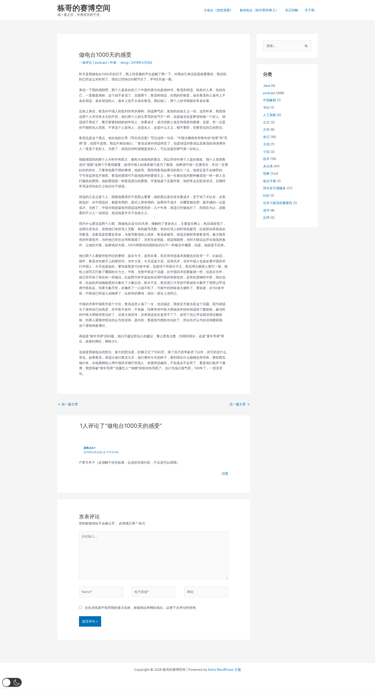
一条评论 (85, 62)
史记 (266, 137)
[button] (12, 682)
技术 (266, 159)
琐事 (266, 173)
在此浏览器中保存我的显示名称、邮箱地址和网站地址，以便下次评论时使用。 (142, 608)
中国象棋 (269, 100)
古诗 (266, 129)
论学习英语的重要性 (277, 203)
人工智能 (269, 115)
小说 (266, 152)
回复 (225, 473)
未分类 (268, 166)
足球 (266, 217)
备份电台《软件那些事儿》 (259, 10)
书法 (266, 107)
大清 (266, 144)
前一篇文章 (68, 404)
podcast (101, 62)
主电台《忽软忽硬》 (218, 10)
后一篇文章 (239, 404)
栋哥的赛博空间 (83, 7)
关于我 (309, 10)
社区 (266, 195)
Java (266, 85)
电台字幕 (269, 181)
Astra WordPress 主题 (224, 669)
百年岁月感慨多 (274, 188)
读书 (266, 210)
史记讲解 (291, 10)
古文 (266, 122)
